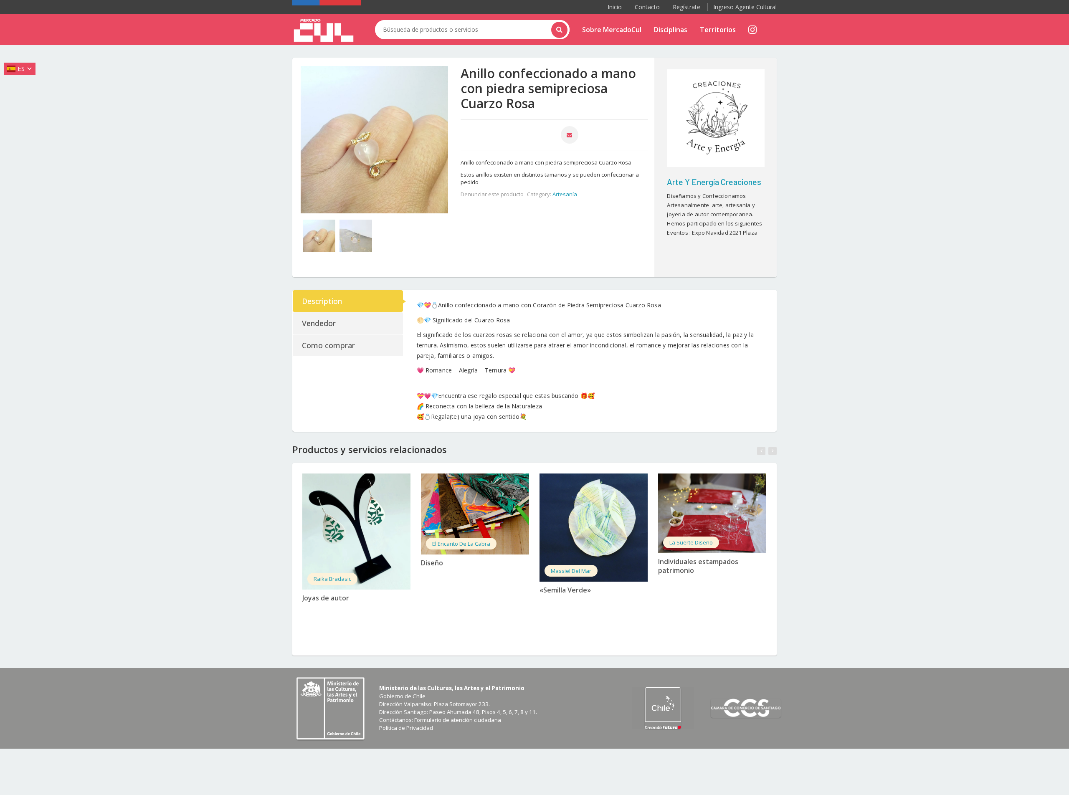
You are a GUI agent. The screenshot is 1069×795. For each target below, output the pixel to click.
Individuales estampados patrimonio (698, 566)
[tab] (348, 301)
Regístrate (686, 7)
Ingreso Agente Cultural (745, 7)
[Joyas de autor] (356, 531)
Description (322, 301)
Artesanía (564, 194)
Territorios (718, 29)
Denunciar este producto (492, 194)
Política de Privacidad (406, 728)
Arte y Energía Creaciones (714, 182)
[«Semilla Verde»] (594, 527)
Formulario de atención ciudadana (457, 720)
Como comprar (328, 345)
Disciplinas (670, 29)
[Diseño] (475, 513)
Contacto (647, 7)
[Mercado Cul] (323, 30)
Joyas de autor (325, 598)
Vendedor (319, 323)
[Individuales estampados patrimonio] (712, 513)
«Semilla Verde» (565, 590)
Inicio (615, 7)
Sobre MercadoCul (611, 29)
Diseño (432, 562)
